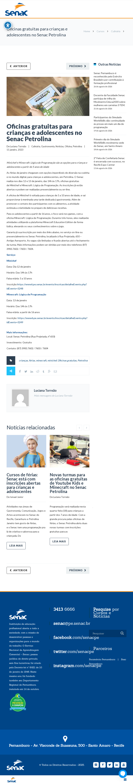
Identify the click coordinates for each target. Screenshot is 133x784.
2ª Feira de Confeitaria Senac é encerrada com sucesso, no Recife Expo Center (109, 161)
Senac (22, 9)
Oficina (68, 146)
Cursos (100, 31)
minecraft (41, 360)
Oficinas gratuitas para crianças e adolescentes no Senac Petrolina (44, 132)
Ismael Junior (16, 497)
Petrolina (77, 146)
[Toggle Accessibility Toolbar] (8, 25)
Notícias (60, 146)
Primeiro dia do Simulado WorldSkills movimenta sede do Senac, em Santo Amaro (109, 142)
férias (32, 360)
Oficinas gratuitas (67, 360)
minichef (52, 360)
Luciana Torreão (18, 146)
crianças (23, 360)
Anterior (20, 66)
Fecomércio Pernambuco (102, 659)
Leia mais (16, 545)
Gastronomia (48, 146)
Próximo (76, 66)
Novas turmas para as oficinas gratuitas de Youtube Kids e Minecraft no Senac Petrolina (68, 483)
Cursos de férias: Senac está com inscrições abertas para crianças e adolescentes (24, 483)
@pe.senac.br (72, 623)
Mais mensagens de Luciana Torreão (53, 395)
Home (87, 31)
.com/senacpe (76, 637)
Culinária (115, 31)
